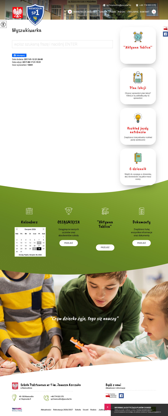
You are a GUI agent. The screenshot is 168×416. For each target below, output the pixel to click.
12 (30, 243)
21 (39, 246)
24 (21, 249)
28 (39, 249)
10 (21, 243)
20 (34, 246)
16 (17, 246)
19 (30, 246)
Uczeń (112, 12)
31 (21, 252)
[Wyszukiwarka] (153, 12)
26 (30, 249)
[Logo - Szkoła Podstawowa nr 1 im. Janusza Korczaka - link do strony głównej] (28, 15)
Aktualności (70, 12)
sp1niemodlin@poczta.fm (118, 5)
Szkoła (103, 12)
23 (17, 249)
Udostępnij (20, 55)
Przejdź (68, 243)
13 (34, 243)
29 (43, 249)
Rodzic (121, 12)
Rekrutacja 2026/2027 (85, 12)
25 (26, 249)
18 (26, 246)
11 (26, 243)
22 (43, 246)
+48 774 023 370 (147, 5)
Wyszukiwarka (26, 30)
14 (39, 243)
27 (34, 249)
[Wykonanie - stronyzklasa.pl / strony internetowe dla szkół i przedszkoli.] (17, 410)
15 (43, 243)
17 (21, 246)
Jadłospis (132, 12)
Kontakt (144, 12)
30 (17, 252)
